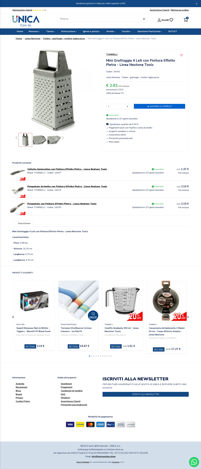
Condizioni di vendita (71, 390)
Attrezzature (68, 31)
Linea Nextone (32, 38)
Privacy (19, 397)
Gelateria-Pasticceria (148, 31)
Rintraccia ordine (180, 10)
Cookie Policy (23, 401)
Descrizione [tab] (24, 223)
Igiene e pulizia (91, 31)
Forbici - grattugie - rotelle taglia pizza (64, 38)
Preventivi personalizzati (74, 404)
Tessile (126, 31)
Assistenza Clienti (159, 10)
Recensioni (21, 387)
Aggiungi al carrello (160, 106)
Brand (19, 394)
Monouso (33, 31)
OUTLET (172, 31)
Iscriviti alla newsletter (145, 394)
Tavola (49, 31)
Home (20, 31)
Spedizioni (66, 383)
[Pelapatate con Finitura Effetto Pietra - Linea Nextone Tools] (17, 207)
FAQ (63, 394)
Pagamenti (66, 387)
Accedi (165, 19)
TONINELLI (111, 54)
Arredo (110, 31)
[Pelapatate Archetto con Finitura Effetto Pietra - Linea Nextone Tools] (17, 190)
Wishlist (65, 397)
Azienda (20, 383)
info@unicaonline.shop (104, 456)
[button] (89, 356)
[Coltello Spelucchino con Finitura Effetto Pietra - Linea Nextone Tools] (17, 172)
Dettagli (30, 346)
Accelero (116, 462)
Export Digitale (83, 462)
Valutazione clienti (22, 10)
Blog (18, 390)
